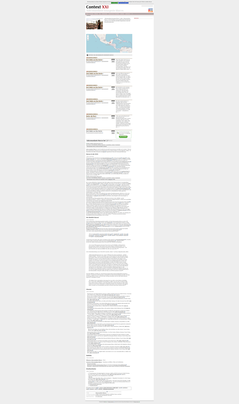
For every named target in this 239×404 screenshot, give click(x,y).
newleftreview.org (108, 382)
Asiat (121, 234)
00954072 (92, 389)
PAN (128, 202)
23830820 (100, 389)
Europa (125, 234)
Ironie (118, 185)
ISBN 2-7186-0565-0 (94, 353)
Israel (109, 235)
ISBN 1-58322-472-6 (123, 340)
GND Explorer (109, 388)
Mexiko (123, 158)
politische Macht (125, 171)
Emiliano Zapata (122, 210)
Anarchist (91, 235)
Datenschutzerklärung (123, 3)
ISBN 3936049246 (90, 323)
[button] (109, 42)
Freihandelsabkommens (107, 158)
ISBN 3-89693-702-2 (116, 314)
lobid (105, 388)
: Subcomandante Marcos (94, 362)
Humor (104, 185)
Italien (95, 196)
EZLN (104, 152)
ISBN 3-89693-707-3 (121, 317)
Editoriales (96, 13)
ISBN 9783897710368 (94, 333)
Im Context (91, 13)
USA (120, 158)
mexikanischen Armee (103, 168)
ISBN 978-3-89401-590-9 (119, 297)
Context (97, 7)
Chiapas (109, 160)
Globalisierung (126, 188)
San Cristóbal (119, 235)
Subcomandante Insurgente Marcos (94, 132)
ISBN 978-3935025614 (119, 312)
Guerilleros (113, 159)
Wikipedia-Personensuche (108, 389)
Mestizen (109, 222)
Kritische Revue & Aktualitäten (113, 13)
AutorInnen (122, 13)
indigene (108, 159)
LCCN (120, 388)
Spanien (97, 235)
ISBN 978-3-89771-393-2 (99, 330)
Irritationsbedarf (104, 13)
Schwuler (95, 234)
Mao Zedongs (127, 225)
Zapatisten (110, 166)
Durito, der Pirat (91, 116)
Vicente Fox (112, 204)
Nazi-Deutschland (98, 236)
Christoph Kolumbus (120, 239)
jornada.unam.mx (94, 385)
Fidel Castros (97, 226)
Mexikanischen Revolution (93, 211)
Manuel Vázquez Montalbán (92, 228)
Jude (91, 236)
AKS (117, 388)
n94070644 (125, 388)
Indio (113, 235)
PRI (119, 203)
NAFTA (91, 159)
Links (100, 13)
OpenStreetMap (125, 52)
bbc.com (90, 377)
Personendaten (103, 392)
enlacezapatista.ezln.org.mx (96, 384)
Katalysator (108, 172)
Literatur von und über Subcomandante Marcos (97, 365)
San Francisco (103, 234)
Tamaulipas (97, 224)
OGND (114, 388)
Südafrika (116, 234)
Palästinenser (103, 235)
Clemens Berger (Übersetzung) (93, 61)
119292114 (101, 388)
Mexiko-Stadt (118, 226)
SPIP (104, 401)
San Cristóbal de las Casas (125, 161)
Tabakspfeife (104, 165)
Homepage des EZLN (91, 364)
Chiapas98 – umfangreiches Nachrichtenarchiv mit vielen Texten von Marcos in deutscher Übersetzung (108, 366)
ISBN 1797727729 (96, 345)
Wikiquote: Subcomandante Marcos (94, 360)
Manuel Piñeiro (116, 230)
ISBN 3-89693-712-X (97, 320)
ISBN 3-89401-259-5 (109, 325)
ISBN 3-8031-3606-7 (124, 347)
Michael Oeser (136, 401)
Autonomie (110, 170)
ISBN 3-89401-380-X (94, 300)
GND (96, 388)
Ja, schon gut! (114, 3)
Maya (97, 161)
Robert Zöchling (111, 401)
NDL (87, 389)
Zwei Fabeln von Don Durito (94, 73)
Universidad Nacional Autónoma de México (95, 225)
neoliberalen (119, 188)
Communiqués (95, 183)
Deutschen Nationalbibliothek (119, 365)
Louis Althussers (89, 226)
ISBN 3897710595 (90, 337)
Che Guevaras (106, 226)
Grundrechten (89, 164)
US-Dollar (104, 194)
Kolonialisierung (111, 241)
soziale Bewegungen (117, 172)
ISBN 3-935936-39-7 (95, 343)
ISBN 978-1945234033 (111, 304)
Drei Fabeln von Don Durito (94, 60)
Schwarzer (109, 234)
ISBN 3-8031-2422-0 (100, 379)
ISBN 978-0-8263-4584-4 (109, 295)
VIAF (96, 389)
